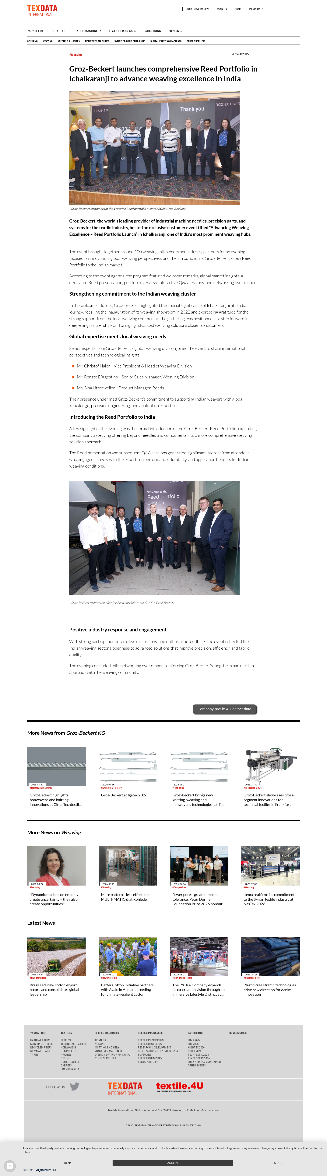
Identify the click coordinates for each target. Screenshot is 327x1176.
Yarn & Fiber (36, 31)
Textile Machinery (87, 31)
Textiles (59, 31)
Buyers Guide (178, 31)
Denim (65, 1058)
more (278, 1163)
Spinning (32, 41)
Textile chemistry (150, 1058)
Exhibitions (152, 31)
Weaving (48, 41)
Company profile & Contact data (224, 709)
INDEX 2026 (194, 1051)
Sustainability (148, 1062)
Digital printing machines (166, 41)
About (238, 9)
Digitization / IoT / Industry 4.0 (159, 1051)
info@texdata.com (208, 1110)
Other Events (197, 1065)
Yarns (34, 1054)
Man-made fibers (41, 1044)
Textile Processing (151, 1040)
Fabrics (66, 1040)
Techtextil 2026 (198, 1054)
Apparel (66, 1054)
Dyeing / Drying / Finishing (129, 41)
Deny (68, 1163)
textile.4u (222, 9)
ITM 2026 (193, 1044)
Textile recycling (150, 1044)
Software (144, 1054)
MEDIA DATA (256, 9)
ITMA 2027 (194, 1040)
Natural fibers (40, 1040)
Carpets (66, 1065)
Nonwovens (68, 1047)
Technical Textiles (73, 1044)
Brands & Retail (71, 1069)
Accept (173, 1163)
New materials (40, 1051)
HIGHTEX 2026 (196, 1047)
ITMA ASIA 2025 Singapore (204, 1062)
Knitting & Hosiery (69, 41)
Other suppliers (196, 41)
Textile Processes (122, 31)
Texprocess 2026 (199, 1058)
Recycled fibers (41, 1047)
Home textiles (70, 1062)
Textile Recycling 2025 (197, 9)
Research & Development (154, 1047)
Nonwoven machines (97, 41)
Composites (69, 1051)
